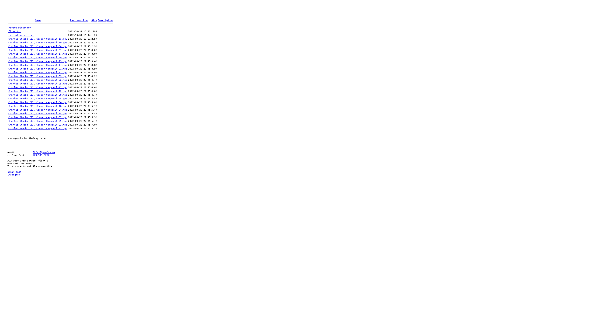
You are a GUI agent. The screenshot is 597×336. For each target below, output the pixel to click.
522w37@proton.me (44, 152)
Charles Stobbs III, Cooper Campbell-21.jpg (37, 68)
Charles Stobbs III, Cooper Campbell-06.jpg (37, 46)
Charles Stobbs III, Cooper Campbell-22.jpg (37, 79)
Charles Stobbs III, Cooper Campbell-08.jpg (37, 98)
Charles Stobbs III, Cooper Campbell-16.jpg (37, 106)
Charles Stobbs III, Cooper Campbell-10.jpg (37, 42)
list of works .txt (21, 35)
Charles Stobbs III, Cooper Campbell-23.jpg (37, 128)
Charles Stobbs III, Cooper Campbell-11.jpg (37, 87)
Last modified (79, 20)
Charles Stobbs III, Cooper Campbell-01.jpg (37, 117)
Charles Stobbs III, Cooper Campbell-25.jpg (37, 120)
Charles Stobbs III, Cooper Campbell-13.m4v (37, 38)
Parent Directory (19, 27)
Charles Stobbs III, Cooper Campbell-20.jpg (37, 94)
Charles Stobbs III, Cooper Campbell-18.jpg (37, 113)
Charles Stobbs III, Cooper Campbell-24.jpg (37, 109)
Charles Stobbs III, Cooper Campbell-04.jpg (37, 102)
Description (105, 20)
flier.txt (14, 31)
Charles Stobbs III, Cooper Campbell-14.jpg (37, 64)
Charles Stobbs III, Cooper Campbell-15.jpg (37, 72)
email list (14, 171)
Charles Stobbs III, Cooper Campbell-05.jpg (37, 83)
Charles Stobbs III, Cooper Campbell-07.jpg (37, 50)
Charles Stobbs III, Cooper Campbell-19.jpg (37, 61)
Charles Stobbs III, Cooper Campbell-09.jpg (37, 57)
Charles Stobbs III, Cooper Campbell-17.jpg (37, 53)
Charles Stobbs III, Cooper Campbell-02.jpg (37, 124)
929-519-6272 (41, 155)
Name (38, 20)
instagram (13, 174)
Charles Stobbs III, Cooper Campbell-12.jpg (37, 91)
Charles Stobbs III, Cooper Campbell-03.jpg (37, 76)
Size (94, 20)
